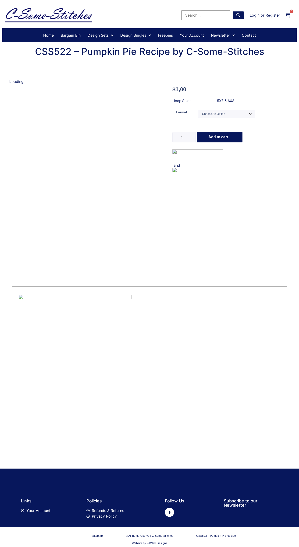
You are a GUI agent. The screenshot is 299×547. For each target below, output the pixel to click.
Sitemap (97, 535)
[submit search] (238, 15)
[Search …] (205, 15)
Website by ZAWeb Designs (149, 543)
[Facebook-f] (169, 512)
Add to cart (218, 137)
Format (181, 112)
